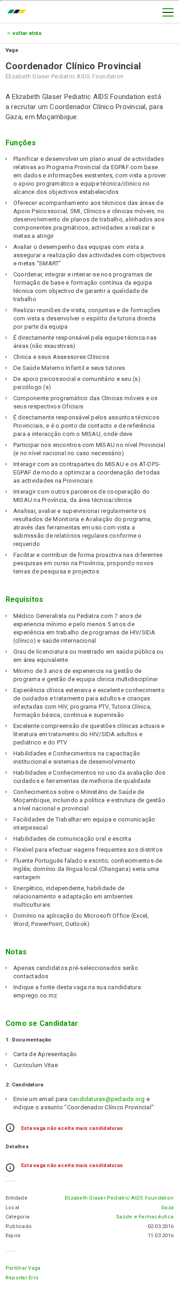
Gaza (167, 1208)
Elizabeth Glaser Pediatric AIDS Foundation (119, 1198)
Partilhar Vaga (23, 1268)
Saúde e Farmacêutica (144, 1217)
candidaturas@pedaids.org (107, 1099)
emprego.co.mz (18, 12)
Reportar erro (22, 1278)
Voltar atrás (27, 33)
